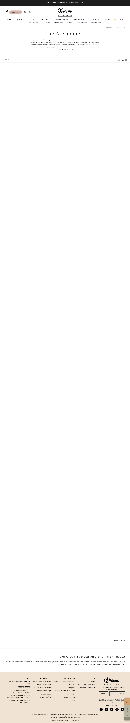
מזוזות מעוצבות (78, 19)
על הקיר (19, 20)
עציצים (9, 19)
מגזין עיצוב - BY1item (87, 688)
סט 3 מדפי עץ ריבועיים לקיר (81, 488)
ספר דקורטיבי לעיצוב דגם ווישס (49, 155)
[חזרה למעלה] (127, 718)
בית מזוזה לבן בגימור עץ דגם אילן (80, 156)
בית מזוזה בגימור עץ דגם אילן (112, 202)
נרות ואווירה (82, 23)
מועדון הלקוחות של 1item (42, 681)
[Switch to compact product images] (119, 60)
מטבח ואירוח (96, 23)
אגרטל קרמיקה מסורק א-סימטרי (111, 249)
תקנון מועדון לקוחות (44, 684)
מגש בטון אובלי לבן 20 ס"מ (49, 296)
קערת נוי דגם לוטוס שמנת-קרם (18, 343)
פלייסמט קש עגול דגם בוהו (18, 441)
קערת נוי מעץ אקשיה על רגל (112, 155)
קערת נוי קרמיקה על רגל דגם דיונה (18, 297)
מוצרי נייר (46, 23)
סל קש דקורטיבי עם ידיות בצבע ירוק (18, 490)
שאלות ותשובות (69, 697)
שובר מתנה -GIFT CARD (86, 684)
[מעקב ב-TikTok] (106, 709)
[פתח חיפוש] (25, 12)
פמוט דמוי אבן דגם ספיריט (111, 296)
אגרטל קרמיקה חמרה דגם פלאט (18, 249)
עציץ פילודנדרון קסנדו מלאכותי (80, 202)
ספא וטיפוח (58, 23)
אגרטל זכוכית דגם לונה (112, 394)
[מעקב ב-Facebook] (122, 709)
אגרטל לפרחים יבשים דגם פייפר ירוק (112, 490)
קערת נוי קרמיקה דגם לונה (49, 630)
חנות (117, 27)
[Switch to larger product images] (126, 60)
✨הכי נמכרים (110, 19)
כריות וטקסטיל (45, 20)
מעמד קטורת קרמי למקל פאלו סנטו (112, 345)
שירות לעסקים (46, 694)
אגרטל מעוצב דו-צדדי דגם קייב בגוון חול (49, 109)
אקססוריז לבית (95, 20)
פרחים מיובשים (62, 19)
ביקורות (72, 700)
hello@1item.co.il (20, 690)
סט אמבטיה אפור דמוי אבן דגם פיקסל (49, 490)
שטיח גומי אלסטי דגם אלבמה (80, 107)
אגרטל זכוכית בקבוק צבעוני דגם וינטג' (80, 584)
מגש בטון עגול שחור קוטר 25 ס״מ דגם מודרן (18, 203)
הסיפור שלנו (33, 23)
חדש (122, 19)
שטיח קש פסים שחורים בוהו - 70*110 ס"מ (49, 584)
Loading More (119, 641)
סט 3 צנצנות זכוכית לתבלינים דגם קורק (80, 395)
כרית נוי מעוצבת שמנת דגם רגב (112, 583)
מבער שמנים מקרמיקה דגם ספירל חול (80, 345)
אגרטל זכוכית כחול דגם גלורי (49, 441)
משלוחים (72, 684)
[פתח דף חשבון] (30, 12)
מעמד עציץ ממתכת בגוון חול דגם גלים (18, 156)
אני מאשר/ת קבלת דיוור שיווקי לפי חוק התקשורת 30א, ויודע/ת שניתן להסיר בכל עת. (111, 700)
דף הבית (123, 27)
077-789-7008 (19, 693)
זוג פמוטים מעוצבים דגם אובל (81, 536)
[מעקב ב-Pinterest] (111, 709)
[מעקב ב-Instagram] (117, 709)
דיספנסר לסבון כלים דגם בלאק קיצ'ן (49, 537)
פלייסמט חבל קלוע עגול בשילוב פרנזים (80, 250)
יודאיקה (70, 23)
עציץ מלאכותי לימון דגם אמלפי (112, 630)
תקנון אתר (71, 688)
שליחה (103, 694)
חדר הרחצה (31, 20)
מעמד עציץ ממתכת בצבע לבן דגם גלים (18, 109)
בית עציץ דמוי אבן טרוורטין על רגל (112, 537)
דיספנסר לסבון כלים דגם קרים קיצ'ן (81, 442)
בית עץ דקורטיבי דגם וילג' (49, 343)
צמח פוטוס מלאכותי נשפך (49, 249)
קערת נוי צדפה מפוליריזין (49, 202)
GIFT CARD (16, 12)
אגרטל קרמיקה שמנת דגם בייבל (80, 630)
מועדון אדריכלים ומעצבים (42, 688)
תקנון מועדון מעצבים (44, 691)
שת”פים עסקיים (45, 697)
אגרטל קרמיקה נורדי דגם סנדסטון (112, 441)
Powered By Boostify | (57, 720)
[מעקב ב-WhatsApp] (101, 709)
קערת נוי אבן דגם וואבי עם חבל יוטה (49, 395)
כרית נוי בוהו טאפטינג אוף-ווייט (18, 394)
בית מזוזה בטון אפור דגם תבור (18, 583)
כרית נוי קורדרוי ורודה (18, 630)
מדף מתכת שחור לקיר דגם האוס (112, 107)
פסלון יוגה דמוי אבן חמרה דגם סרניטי (81, 297)
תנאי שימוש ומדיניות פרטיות (65, 691)
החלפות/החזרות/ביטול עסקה (64, 681)
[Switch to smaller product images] (123, 60)
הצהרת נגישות (70, 694)
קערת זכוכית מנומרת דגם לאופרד (18, 536)
